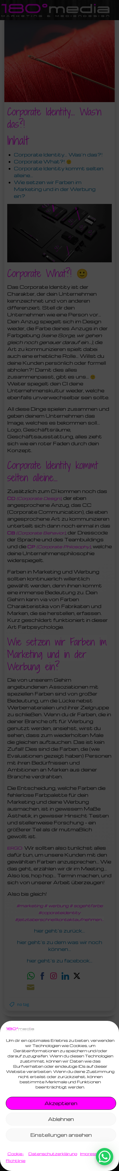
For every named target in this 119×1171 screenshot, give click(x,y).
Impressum (92, 1153)
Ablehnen (61, 1119)
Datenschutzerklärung (52, 1153)
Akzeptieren (60, 1103)
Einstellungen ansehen (61, 1135)
